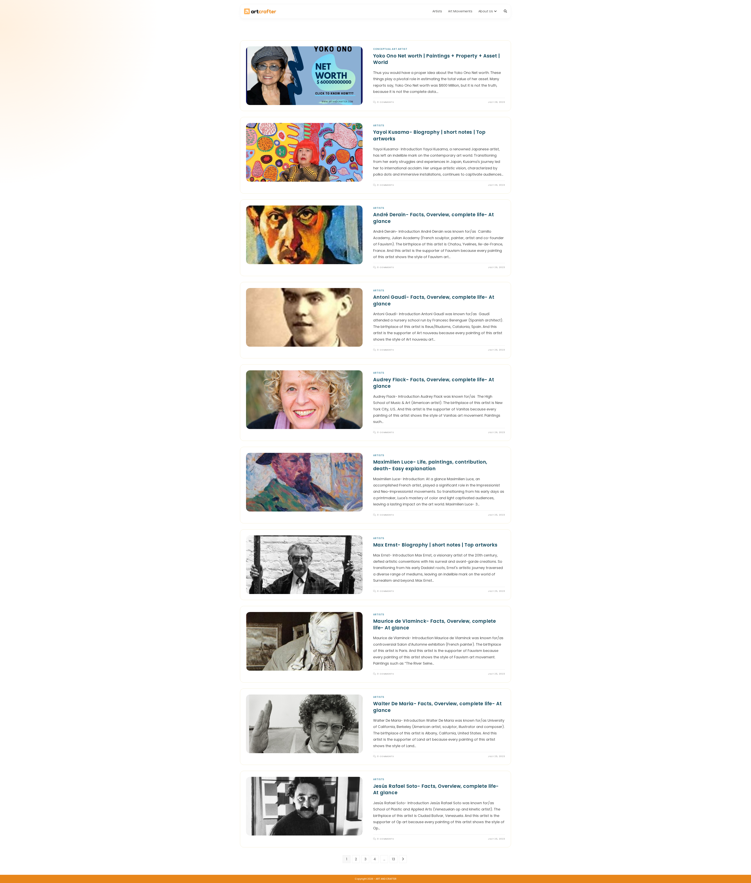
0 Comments (385, 102)
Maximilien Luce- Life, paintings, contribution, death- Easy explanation (430, 465)
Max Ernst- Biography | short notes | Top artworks (435, 545)
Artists (378, 125)
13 (393, 859)
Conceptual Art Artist (390, 49)
